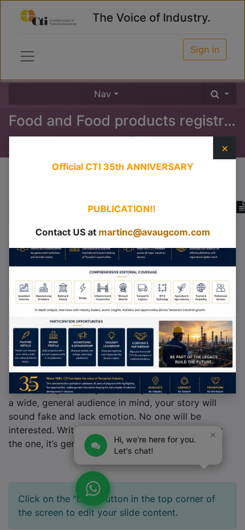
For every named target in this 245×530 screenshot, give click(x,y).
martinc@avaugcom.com (154, 232)
